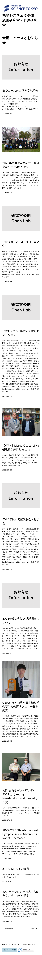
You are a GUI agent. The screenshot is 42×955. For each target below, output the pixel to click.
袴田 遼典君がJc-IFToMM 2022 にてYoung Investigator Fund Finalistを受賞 (20, 796)
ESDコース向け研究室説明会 (20, 90)
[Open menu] (21, 31)
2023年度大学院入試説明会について (20, 620)
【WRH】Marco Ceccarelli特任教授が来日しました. (20, 447)
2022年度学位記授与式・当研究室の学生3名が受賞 (20, 165)
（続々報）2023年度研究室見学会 (20, 243)
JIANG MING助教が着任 (17, 868)
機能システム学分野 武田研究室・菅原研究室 (20, 20)
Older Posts (35, 929)
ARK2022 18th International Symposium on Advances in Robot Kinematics (20, 834)
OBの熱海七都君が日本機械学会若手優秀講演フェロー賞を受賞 (20, 706)
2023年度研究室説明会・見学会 (20, 521)
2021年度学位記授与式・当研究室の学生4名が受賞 (20, 893)
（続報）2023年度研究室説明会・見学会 (20, 333)
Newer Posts (7, 929)
